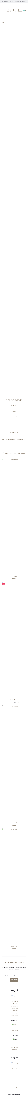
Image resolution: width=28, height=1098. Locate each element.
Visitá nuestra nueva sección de (13, 1)
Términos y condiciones (14, 1084)
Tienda (7, 20)
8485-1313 (14, 1068)
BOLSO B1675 (14, 576)
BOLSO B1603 (14, 823)
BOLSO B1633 (14, 946)
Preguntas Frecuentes (14, 1080)
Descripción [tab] (14, 432)
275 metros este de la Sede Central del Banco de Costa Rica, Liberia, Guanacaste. (14, 1008)
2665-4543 (15, 1030)
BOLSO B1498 (14, 699)
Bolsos (12, 20)
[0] (25, 10)
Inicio (3, 20)
